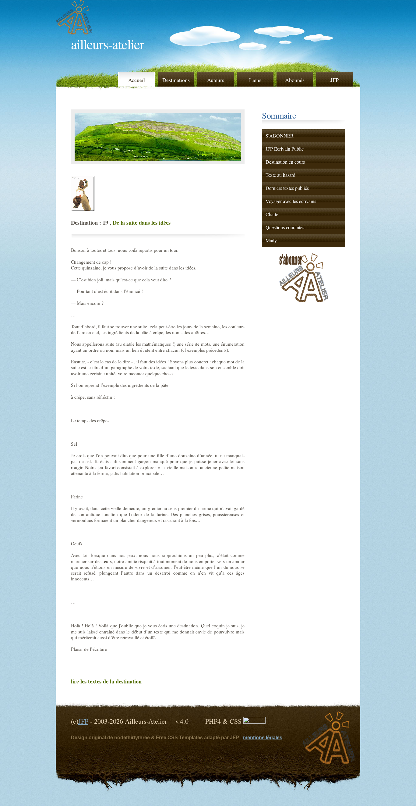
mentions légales (262, 737)
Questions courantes (285, 227)
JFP (334, 80)
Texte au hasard (280, 175)
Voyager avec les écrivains (291, 201)
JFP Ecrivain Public (285, 148)
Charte (272, 214)
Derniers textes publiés (287, 188)
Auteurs (215, 80)
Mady (271, 240)
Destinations (176, 80)
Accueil (136, 80)
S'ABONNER (280, 135)
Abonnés (295, 80)
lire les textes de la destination (106, 681)
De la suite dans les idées (142, 222)
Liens (255, 80)
